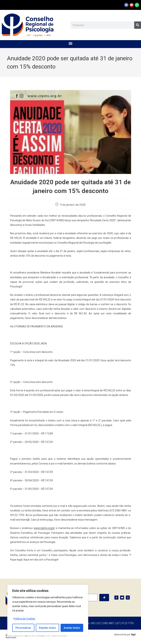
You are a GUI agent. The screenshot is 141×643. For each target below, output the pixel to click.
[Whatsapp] (137, 5)
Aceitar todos (72, 627)
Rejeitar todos (47, 627)
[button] (71, 43)
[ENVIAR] (104, 597)
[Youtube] (131, 5)
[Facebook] (126, 5)
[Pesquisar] (137, 25)
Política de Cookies (24, 618)
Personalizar (23, 627)
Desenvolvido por (124, 634)
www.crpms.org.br (44, 528)
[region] (47, 610)
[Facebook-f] (116, 598)
